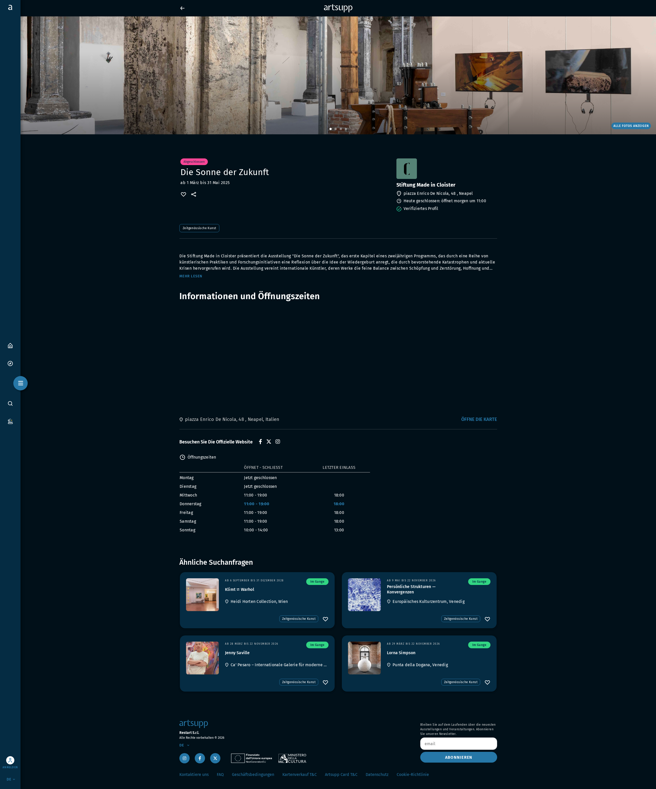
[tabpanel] (328, 75)
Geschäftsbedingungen (253, 774)
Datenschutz (377, 774)
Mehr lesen (190, 276)
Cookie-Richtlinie (413, 774)
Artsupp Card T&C (341, 774)
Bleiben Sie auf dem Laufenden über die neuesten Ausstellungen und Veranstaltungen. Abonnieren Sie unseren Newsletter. (458, 729)
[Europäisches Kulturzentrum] (364, 594)
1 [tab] (330, 129)
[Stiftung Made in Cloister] (446, 168)
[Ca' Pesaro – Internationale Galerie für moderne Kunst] (202, 658)
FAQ (220, 774)
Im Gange (317, 581)
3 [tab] (340, 129)
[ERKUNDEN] (10, 363)
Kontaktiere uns (194, 774)
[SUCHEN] (10, 403)
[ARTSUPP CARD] (10, 421)
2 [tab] (335, 129)
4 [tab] (345, 129)
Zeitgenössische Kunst (199, 228)
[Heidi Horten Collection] (202, 594)
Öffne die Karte (479, 419)
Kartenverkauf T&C (299, 774)
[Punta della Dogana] (364, 658)
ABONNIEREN (459, 757)
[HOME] (10, 345)
